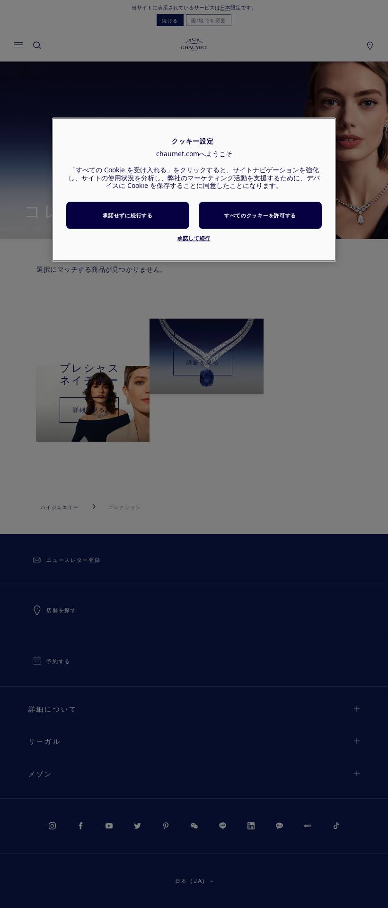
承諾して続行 (193, 238)
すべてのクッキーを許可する (260, 215)
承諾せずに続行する (127, 215)
